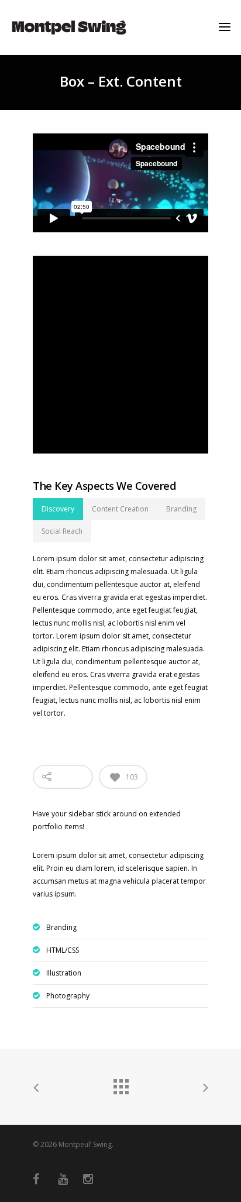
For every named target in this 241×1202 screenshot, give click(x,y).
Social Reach (62, 531)
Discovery (58, 509)
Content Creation (120, 509)
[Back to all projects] (120, 1083)
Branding (181, 509)
